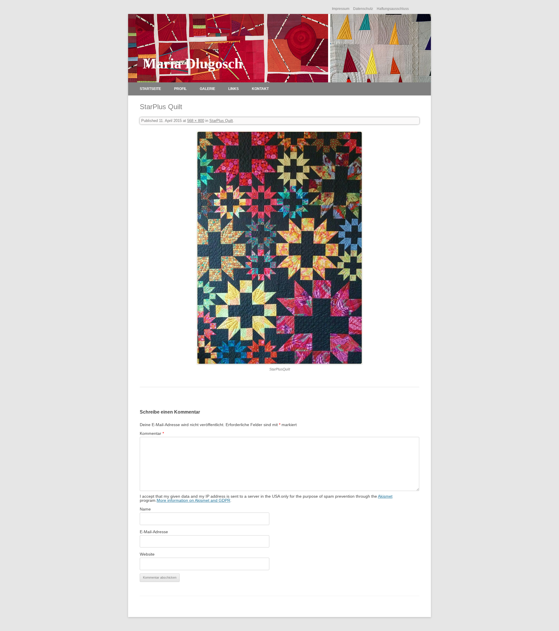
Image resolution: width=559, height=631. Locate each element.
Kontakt (260, 89)
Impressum (340, 9)
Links (233, 89)
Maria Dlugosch (193, 63)
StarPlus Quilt (221, 120)
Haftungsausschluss (393, 9)
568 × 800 (195, 120)
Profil (180, 89)
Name (145, 509)
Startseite (150, 89)
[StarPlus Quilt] (279, 247)
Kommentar (152, 433)
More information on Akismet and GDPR (193, 500)
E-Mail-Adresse (154, 531)
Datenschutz (363, 9)
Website (147, 554)
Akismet (385, 496)
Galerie (207, 89)
